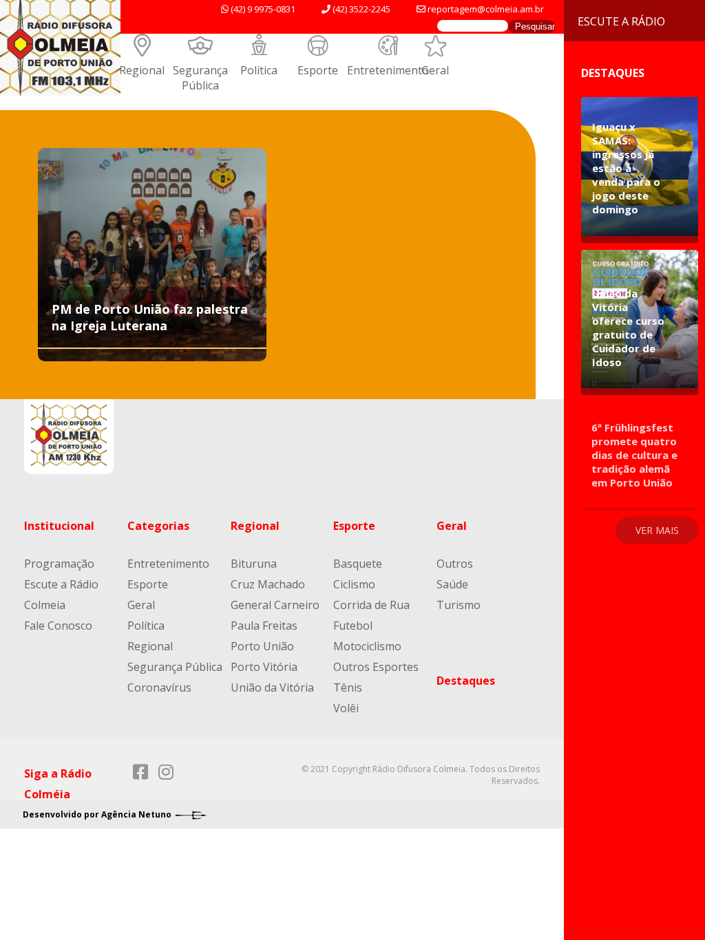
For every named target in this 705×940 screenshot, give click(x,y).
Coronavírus (159, 687)
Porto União (262, 646)
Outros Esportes (376, 666)
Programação (59, 563)
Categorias (158, 525)
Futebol (352, 625)
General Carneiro (275, 604)
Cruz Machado (268, 584)
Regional (142, 70)
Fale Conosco (58, 625)
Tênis (347, 687)
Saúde (452, 584)
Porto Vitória (264, 666)
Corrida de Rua (371, 604)
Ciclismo (354, 584)
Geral (435, 70)
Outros (454, 563)
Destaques (465, 680)
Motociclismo (367, 646)
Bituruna (254, 563)
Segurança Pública (200, 78)
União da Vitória (272, 687)
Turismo (458, 604)
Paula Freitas (264, 625)
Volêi (346, 708)
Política (258, 70)
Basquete (357, 563)
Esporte (317, 70)
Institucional (59, 525)
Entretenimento (388, 70)
